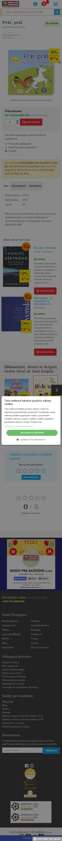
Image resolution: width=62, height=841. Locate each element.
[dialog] (31, 420)
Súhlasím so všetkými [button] (32, 432)
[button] (31, 426)
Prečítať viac (36, 422)
